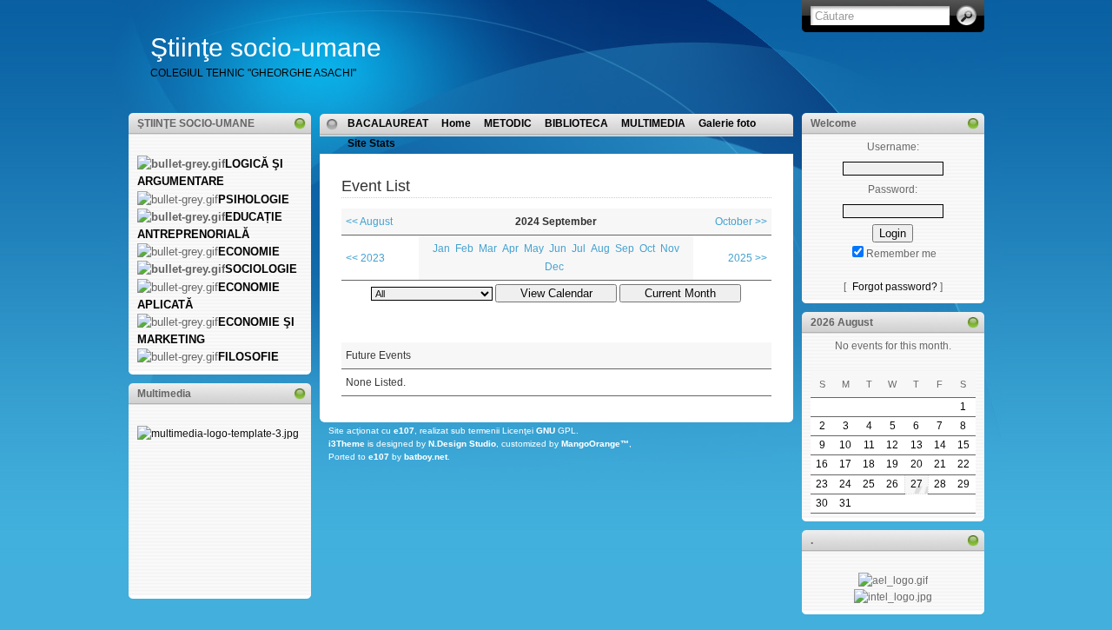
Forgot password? (894, 287)
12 (892, 445)
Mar (488, 248)
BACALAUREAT (388, 123)
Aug (600, 248)
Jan (441, 248)
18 (869, 464)
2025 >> (747, 258)
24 (845, 484)
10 (845, 445)
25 (869, 484)
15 (963, 445)
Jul (579, 248)
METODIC (508, 123)
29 (963, 484)
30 (822, 503)
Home (456, 123)
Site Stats (371, 143)
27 (916, 484)
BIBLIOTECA (576, 123)
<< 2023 (365, 258)
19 (892, 464)
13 (916, 445)
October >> (741, 222)
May (534, 248)
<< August (369, 222)
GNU (545, 430)
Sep (624, 248)
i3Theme (346, 443)
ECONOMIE (249, 251)
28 (940, 484)
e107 (404, 430)
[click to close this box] (299, 123)
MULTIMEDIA (653, 123)
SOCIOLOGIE (261, 268)
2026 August (842, 322)
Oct (647, 248)
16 (822, 464)
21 (940, 464)
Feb (464, 248)
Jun (557, 248)
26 (892, 484)
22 (963, 464)
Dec (554, 267)
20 (916, 464)
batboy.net (425, 456)
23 (822, 484)
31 (845, 503)
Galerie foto (727, 123)
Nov (669, 248)
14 (940, 445)
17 (845, 464)
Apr (510, 248)
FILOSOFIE (248, 356)
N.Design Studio (462, 443)
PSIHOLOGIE (253, 199)
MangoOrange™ (595, 443)
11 (869, 445)
